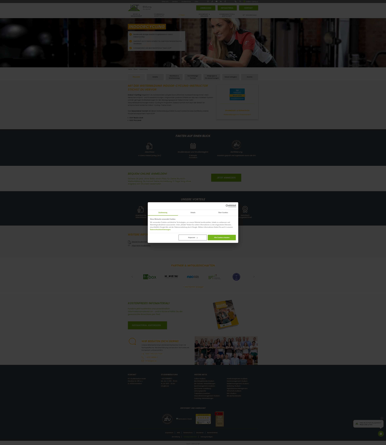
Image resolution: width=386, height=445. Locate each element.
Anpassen (191, 237)
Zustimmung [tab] (162, 212)
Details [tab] (193, 212)
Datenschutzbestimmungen (160, 229)
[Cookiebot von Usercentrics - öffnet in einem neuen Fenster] (227, 205)
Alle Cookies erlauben (221, 237)
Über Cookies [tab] (223, 212)
